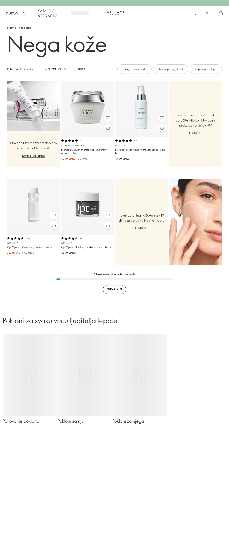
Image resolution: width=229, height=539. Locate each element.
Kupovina (15, 13)
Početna (11, 27)
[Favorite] (108, 118)
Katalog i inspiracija (47, 13)
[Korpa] (221, 13)
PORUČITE (195, 133)
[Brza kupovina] (108, 128)
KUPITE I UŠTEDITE (33, 155)
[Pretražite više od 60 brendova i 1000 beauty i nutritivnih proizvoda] (194, 13)
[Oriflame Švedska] (114, 13)
